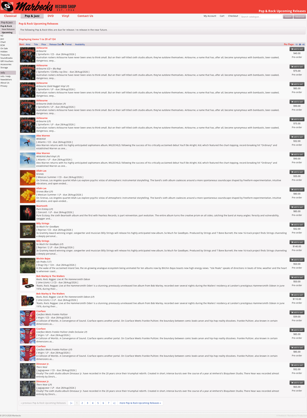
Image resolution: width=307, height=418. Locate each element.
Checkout (233, 15)
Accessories (5, 64)
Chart (3, 42)
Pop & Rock (6, 26)
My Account (210, 15)
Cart (222, 15)
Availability (80, 44)
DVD (51, 16)
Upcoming (7, 32)
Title (36, 44)
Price (43, 44)
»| (114, 402)
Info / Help (5, 76)
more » (140, 402)
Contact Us (85, 16)
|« (71, 402)
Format (68, 44)
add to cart (298, 49)
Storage (4, 67)
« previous (43, 402)
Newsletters (6, 79)
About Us (4, 82)
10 (296, 44)
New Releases (8, 29)
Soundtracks (6, 57)
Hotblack (282, 415)
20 (300, 44)
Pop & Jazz (32, 16)
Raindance (292, 415)
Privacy (3, 85)
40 (303, 44)
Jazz (2, 38)
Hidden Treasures (5, 53)
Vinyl (65, 16)
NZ (1, 35)
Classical (10, 16)
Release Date (55, 44)
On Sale (4, 48)
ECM (2, 45)
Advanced (299, 16)
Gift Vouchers (6, 61)
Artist (28, 44)
